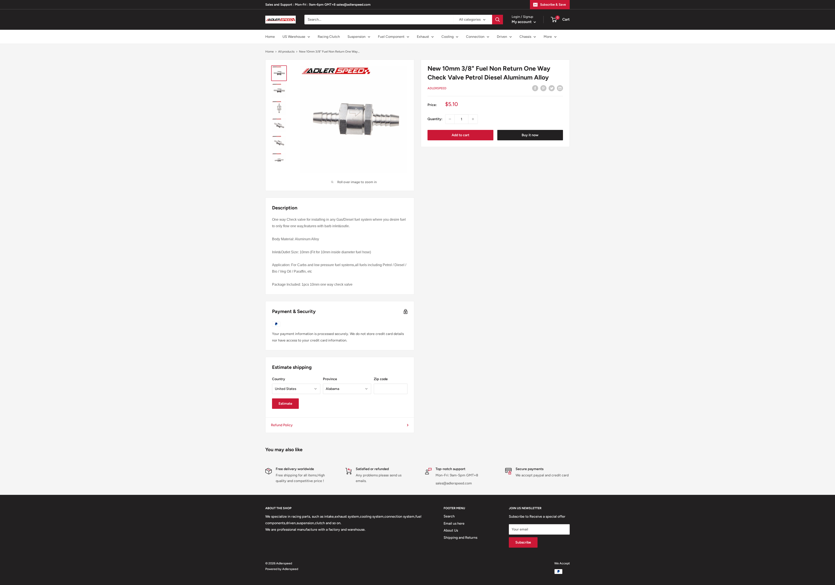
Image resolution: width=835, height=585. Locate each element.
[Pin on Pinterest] (543, 88)
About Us (451, 530)
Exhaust (423, 37)
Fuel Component (391, 37)
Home (270, 37)
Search (449, 516)
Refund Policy (282, 425)
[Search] (497, 19)
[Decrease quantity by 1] (449, 119)
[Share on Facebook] (535, 88)
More (548, 37)
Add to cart (460, 135)
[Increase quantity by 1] (473, 119)
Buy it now (530, 135)
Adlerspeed (437, 88)
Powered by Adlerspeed (281, 569)
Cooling (447, 37)
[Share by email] (560, 88)
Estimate (285, 403)
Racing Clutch (329, 37)
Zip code (381, 379)
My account (522, 22)
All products (286, 51)
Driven (502, 37)
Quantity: (435, 119)
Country (278, 379)
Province (330, 379)
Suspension (356, 37)
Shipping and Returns (460, 537)
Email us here (454, 523)
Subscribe (523, 542)
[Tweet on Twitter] (552, 88)
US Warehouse (293, 37)
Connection (475, 37)
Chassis (525, 37)
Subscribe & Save (553, 5)
